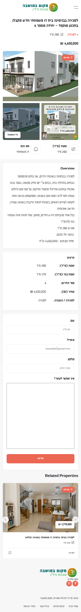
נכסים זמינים (58, 606)
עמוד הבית (73, 606)
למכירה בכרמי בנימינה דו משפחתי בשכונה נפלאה (49, 537)
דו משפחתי (23, 152)
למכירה (71, 35)
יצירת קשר (44, 606)
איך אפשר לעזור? (64, 379)
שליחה (40, 458)
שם (72, 321)
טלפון (71, 359)
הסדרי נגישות (29, 606)
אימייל (70, 340)
